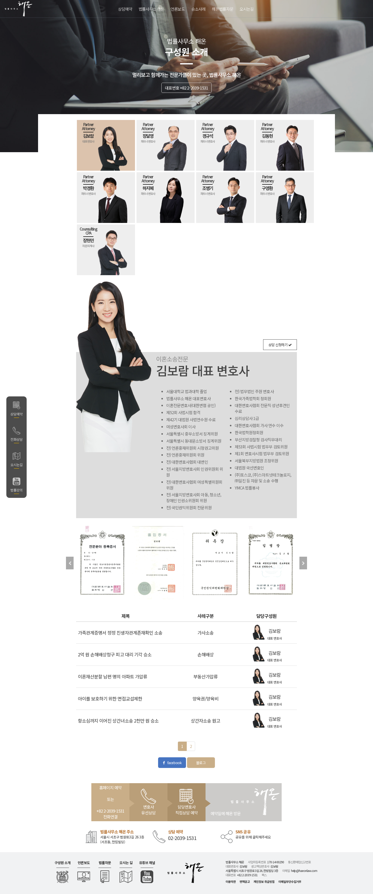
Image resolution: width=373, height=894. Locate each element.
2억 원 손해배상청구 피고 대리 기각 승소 (114, 654)
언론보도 (84, 862)
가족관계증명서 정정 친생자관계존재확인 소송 (120, 632)
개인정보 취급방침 (263, 882)
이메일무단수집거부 (289, 882)
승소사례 (198, 9)
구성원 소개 (63, 862)
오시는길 (247, 9)
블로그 (200, 762)
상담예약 (125, 9)
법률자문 (105, 862)
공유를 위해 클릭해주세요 (253, 837)
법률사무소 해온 (151, 9)
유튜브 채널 (147, 862)
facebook (173, 762)
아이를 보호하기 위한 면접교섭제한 (110, 698)
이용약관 (231, 882)
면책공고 (245, 882)
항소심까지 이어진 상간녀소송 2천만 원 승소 (118, 720)
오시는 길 (126, 862)
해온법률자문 (222, 9)
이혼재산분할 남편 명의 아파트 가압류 (112, 676)
